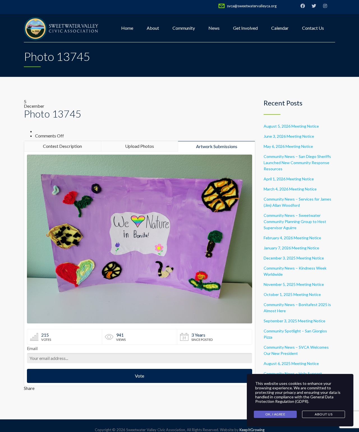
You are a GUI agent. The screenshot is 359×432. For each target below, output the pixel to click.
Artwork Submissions (216, 146)
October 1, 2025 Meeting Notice (292, 294)
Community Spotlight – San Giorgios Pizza (295, 333)
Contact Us (313, 28)
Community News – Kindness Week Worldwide (295, 271)
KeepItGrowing (252, 430)
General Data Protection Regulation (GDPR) (294, 399)
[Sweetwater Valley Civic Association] (61, 28)
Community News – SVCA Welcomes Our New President (296, 350)
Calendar (280, 28)
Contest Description (62, 146)
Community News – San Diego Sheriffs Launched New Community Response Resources (297, 162)
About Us (323, 414)
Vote (139, 375)
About (153, 28)
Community (183, 28)
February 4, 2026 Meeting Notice (292, 237)
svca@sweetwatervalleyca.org (252, 6)
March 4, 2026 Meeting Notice (290, 189)
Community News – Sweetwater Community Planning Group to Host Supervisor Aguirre (295, 221)
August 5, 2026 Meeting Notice (291, 126)
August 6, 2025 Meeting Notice (291, 363)
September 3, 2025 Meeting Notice (294, 320)
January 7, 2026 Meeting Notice (291, 247)
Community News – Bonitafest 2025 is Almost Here (297, 307)
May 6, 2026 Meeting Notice (288, 146)
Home (127, 28)
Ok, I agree (275, 414)
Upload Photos (139, 146)
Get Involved (245, 28)
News (214, 28)
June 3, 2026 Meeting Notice (289, 136)
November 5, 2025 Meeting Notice (294, 284)
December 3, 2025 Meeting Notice (294, 258)
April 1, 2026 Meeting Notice (289, 178)
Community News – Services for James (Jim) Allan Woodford (297, 202)
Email (32, 348)
